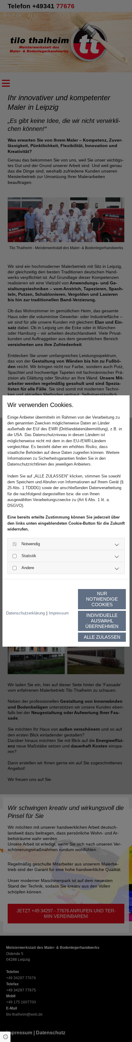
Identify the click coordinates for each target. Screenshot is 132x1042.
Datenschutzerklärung (25, 613)
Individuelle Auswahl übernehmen (101, 621)
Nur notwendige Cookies (102, 599)
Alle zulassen (102, 637)
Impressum (59, 613)
